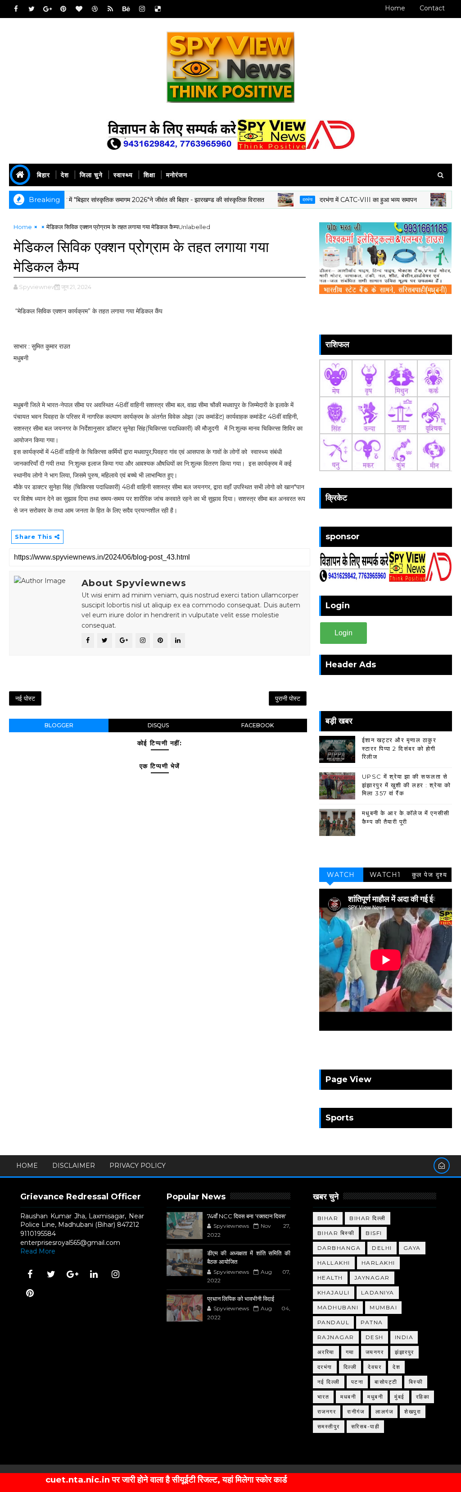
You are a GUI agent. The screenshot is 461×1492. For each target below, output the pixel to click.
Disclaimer (73, 1165)
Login (343, 633)
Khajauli (333, 1292)
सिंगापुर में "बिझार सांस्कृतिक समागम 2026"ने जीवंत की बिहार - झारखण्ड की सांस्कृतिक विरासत (125, 200)
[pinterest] (63, 9)
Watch (341, 875)
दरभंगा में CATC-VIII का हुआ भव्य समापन (335, 200)
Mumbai (383, 1307)
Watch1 (385, 875)
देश (65, 175)
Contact (432, 8)
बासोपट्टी (386, 1381)
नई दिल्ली (328, 1381)
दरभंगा (275, 199)
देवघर (374, 1366)
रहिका (423, 1396)
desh (375, 1337)
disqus (158, 725)
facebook (257, 725)
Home (395, 8)
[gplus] (47, 9)
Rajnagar (335, 1337)
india (404, 1337)
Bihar (328, 1218)
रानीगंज (355, 1411)
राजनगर (326, 1411)
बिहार (43, 175)
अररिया (325, 1352)
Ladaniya (377, 1292)
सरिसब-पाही (365, 1426)
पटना (357, 1381)
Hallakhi (333, 1262)
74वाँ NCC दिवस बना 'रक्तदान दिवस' (246, 1216)
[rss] (110, 9)
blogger (59, 725)
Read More (37, 1251)
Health (330, 1277)
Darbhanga (339, 1247)
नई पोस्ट (25, 698)
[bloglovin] (79, 9)
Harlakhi (378, 1262)
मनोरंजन (176, 175)
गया (350, 1352)
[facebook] (16, 9)
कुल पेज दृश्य (429, 875)
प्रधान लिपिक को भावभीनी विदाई (240, 1298)
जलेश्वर (429, 199)
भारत (323, 1396)
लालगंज (384, 1411)
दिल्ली (350, 1366)
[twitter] (31, 9)
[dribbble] (94, 9)
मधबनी (348, 1396)
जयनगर (375, 1352)
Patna (372, 1322)
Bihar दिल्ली (367, 1218)
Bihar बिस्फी (336, 1233)
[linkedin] (94, 1274)
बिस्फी (416, 1381)
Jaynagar (372, 1277)
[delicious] (157, 9)
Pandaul (333, 1322)
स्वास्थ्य (123, 175)
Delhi (382, 1247)
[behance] (126, 9)
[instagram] (142, 9)
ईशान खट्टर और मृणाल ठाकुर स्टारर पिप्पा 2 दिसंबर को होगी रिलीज (399, 748)
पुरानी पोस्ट (287, 698)
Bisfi (374, 1233)
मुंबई (399, 1396)
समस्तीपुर (328, 1426)
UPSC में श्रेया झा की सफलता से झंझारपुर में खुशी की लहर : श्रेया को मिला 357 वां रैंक (406, 784)
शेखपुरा (412, 1411)
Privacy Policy (137, 1165)
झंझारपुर (404, 1352)
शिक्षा (149, 175)
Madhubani (338, 1307)
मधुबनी (375, 1396)
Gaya (412, 1247)
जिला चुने (91, 175)
